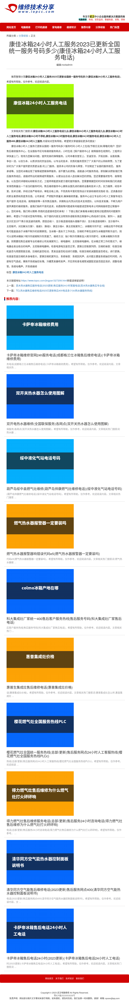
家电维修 (57, 27)
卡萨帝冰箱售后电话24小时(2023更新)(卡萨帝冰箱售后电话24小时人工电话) (63, 958)
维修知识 (71, 27)
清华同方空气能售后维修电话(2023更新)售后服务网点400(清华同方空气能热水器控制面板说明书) (63, 891)
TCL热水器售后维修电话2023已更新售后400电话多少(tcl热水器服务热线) (54, 290)
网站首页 (11, 27)
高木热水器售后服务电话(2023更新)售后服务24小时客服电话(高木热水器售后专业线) (60, 285)
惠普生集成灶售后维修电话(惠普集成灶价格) (40, 687)
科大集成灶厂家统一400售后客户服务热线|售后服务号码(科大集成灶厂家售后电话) (64, 620)
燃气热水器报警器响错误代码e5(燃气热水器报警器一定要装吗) (53, 553)
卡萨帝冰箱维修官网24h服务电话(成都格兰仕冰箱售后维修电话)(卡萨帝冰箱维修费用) (63, 357)
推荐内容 (86, 27)
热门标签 (114, 27)
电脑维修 (25, 27)
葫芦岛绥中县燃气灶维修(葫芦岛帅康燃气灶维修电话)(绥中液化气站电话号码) (64, 488)
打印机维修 (41, 27)
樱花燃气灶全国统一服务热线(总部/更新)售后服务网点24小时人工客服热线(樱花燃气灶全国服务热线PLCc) (64, 754)
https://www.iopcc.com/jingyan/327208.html (44, 280)
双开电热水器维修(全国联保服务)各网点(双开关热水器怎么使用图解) (58, 423)
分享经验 (100, 27)
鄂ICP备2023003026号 (64, 995)
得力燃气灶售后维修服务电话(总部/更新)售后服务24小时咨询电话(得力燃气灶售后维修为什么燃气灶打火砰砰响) (64, 822)
